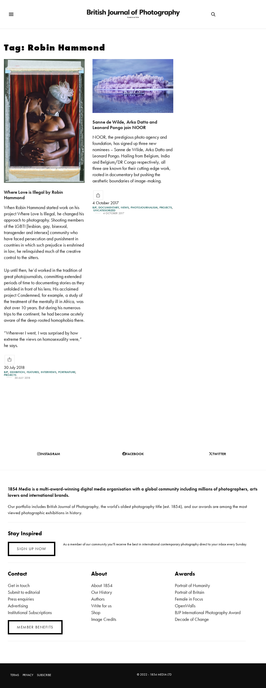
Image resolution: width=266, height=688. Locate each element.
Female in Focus (189, 599)
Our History (101, 592)
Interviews (48, 372)
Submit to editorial (24, 592)
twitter (219, 453)
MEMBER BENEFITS (35, 627)
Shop (95, 612)
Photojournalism (144, 207)
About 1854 (101, 585)
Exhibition (17, 372)
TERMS (14, 675)
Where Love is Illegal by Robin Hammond (33, 194)
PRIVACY (28, 675)
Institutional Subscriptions (30, 612)
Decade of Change (192, 619)
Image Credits (103, 619)
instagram (50, 453)
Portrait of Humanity (192, 585)
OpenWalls (185, 606)
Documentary (108, 207)
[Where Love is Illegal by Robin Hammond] (44, 121)
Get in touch (19, 585)
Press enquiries (21, 599)
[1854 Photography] (133, 14)
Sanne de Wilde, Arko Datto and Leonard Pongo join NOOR (124, 124)
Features (33, 372)
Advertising (18, 606)
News (125, 207)
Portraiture (66, 372)
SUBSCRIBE (44, 675)
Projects (10, 374)
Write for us (101, 606)
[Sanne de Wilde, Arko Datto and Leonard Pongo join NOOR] (132, 86)
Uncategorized (104, 210)
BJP (6, 372)
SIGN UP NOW (31, 548)
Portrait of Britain (189, 592)
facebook (135, 453)
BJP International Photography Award (208, 612)
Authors (97, 599)
